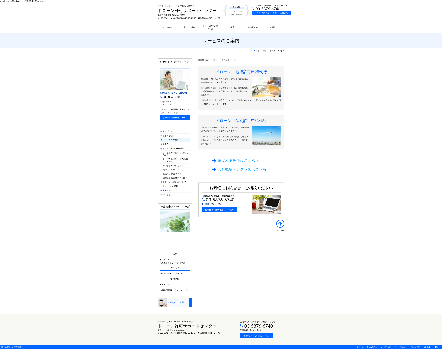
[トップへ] (280, 224)
